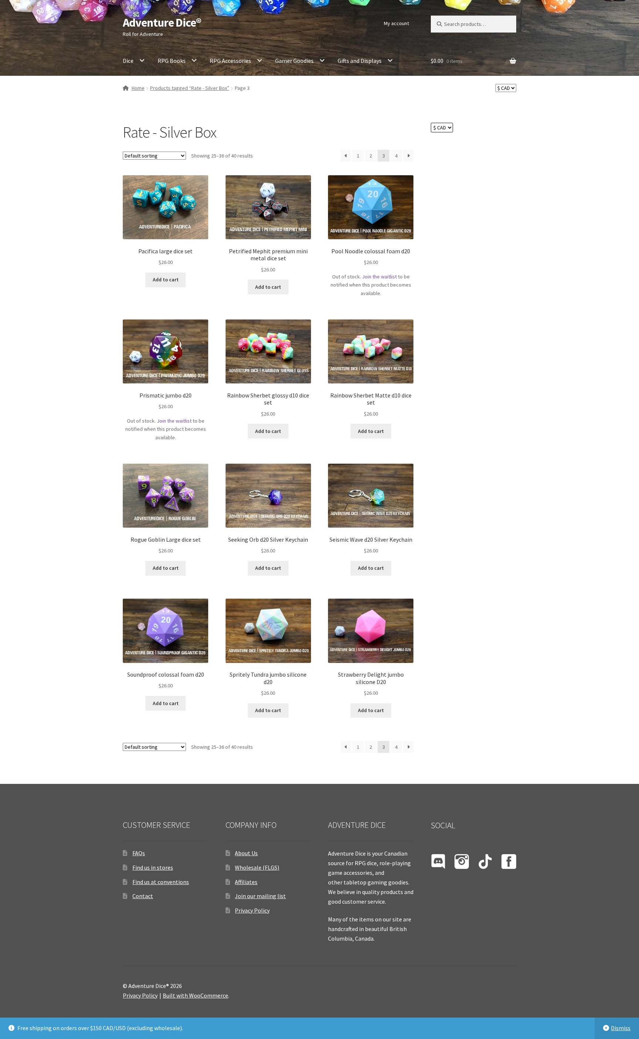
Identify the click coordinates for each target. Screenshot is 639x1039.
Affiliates (246, 882)
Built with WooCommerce (195, 995)
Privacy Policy (252, 910)
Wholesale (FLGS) (257, 867)
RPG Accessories (230, 60)
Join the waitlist (379, 276)
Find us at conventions (160, 882)
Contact (142, 896)
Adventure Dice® (162, 22)
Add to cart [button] (166, 279)
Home (138, 88)
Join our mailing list (260, 896)
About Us (246, 853)
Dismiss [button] (620, 1028)
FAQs (138, 853)
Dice (128, 60)
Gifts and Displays (360, 60)
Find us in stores (152, 867)
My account (396, 23)
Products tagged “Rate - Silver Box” (189, 88)
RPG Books (172, 60)
